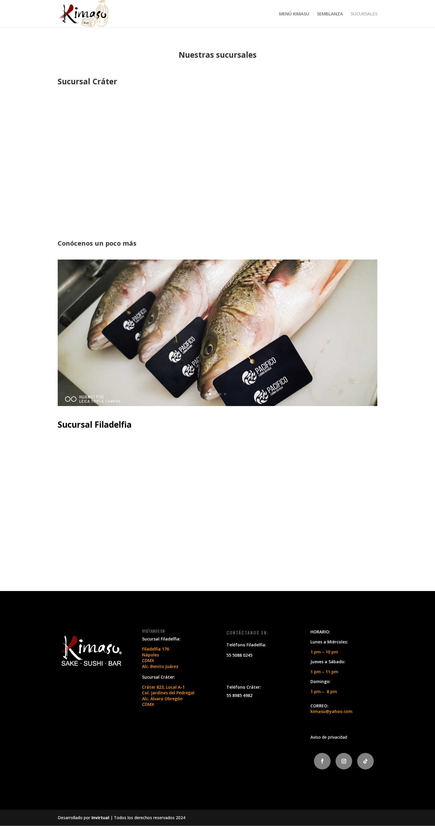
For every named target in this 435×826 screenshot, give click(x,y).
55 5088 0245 (239, 655)
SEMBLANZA (330, 14)
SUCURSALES (364, 14)
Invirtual (100, 817)
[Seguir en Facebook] (322, 761)
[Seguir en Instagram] (344, 761)
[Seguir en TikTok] (365, 761)
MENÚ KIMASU (294, 14)
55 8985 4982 (239, 695)
